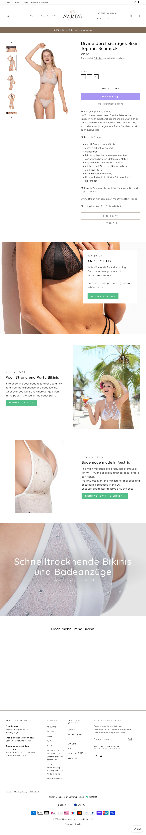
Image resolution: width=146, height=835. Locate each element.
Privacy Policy (20, 791)
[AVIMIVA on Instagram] (95, 756)
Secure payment (76, 734)
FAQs (49, 741)
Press (49, 736)
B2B (70, 748)
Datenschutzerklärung (107, 749)
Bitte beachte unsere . (108, 748)
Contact (16, 2)
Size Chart (110, 216)
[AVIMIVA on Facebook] (101, 756)
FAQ (8, 2)
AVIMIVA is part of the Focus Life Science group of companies (55, 755)
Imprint (9, 791)
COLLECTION (48, 16)
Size (84, 71)
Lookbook (72, 758)
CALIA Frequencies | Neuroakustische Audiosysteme (55, 769)
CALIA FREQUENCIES (107, 18)
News (25, 2)
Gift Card (72, 743)
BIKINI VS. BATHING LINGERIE (105, 496)
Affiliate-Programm (40, 2)
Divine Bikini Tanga (127, 198)
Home (33, 16)
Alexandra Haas (54, 778)
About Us (51, 726)
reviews (50, 731)
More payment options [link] (110, 103)
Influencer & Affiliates (78, 753)
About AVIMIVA (107, 13)
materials (110, 223)
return (71, 739)
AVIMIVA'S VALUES (103, 296)
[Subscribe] (130, 739)
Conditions (34, 791)
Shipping (98, 58)
